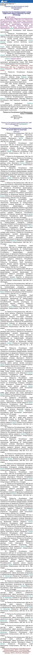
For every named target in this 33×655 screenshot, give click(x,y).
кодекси (2, 35)
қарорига (24, 124)
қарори (2, 68)
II (28, 607)
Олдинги (7, 58)
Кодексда (24, 77)
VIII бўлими (8, 458)
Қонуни (11, 28)
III (28, 596)
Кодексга (3, 98)
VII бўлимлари (7, 597)
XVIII (31, 574)
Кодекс (2, 47)
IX (28, 574)
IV (30, 596)
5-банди (30, 531)
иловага (2, 55)
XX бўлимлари (7, 576)
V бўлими (22, 586)
